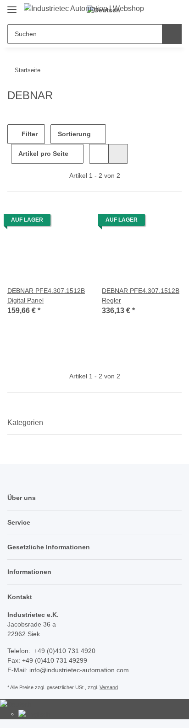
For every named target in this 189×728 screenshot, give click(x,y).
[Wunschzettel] (158, 10)
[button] (99, 154)
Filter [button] (29, 134)
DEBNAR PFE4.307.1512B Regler (140, 295)
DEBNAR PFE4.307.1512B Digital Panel (46, 295)
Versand (109, 687)
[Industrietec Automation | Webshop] (84, 8)
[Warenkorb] (173, 10)
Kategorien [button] (25, 422)
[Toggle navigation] (12, 5)
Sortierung (74, 134)
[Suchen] (172, 34)
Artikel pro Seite (43, 153)
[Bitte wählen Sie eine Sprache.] (15, 703)
